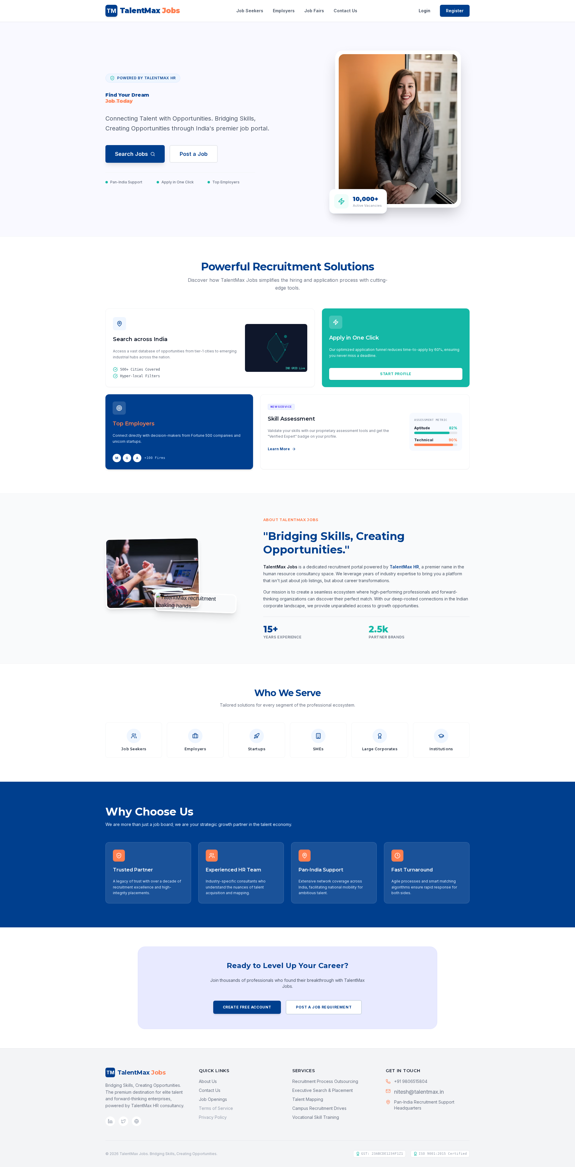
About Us (208, 1081)
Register (455, 10)
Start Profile (395, 374)
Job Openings (213, 1099)
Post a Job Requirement (324, 1007)
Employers (284, 10)
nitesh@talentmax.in (419, 1092)
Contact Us (345, 10)
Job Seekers (249, 10)
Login (424, 10)
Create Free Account (247, 1007)
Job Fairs (314, 10)
